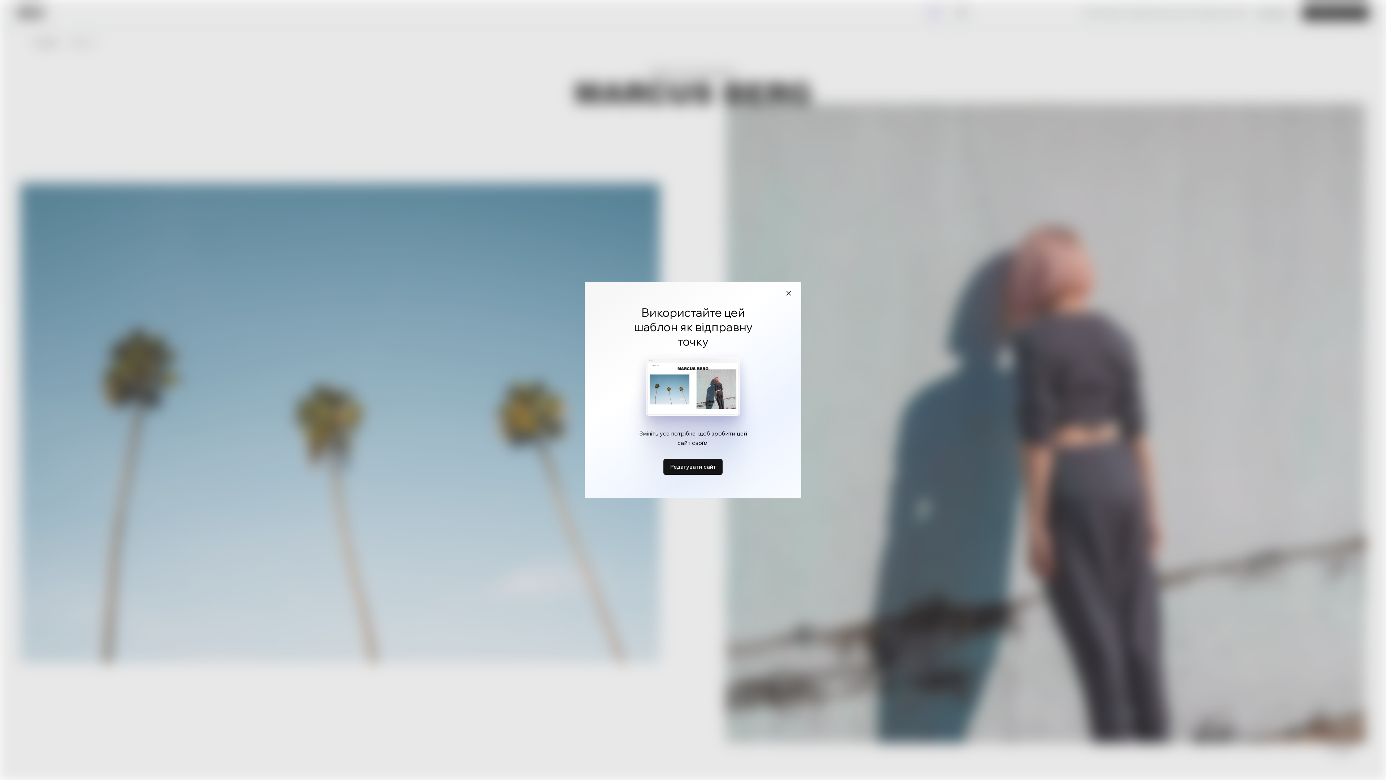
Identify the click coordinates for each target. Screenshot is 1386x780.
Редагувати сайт (693, 466)
